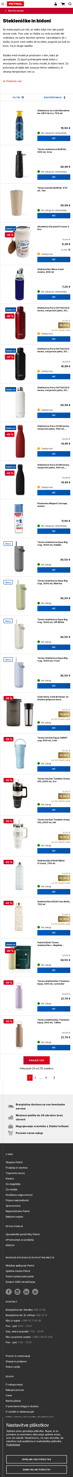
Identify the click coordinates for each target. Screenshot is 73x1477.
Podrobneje (13, 1444)
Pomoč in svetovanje (18, 1356)
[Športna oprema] (6, 10)
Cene (9, 1395)
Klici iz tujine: (13, 1320)
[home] (15, 3)
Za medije (11, 1189)
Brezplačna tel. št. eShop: (20, 1315)
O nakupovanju (14, 1384)
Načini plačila (13, 1400)
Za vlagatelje (13, 1184)
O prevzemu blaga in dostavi (22, 1406)
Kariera (10, 1178)
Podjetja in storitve (17, 1167)
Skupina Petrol (14, 1162)
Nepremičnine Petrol (18, 1211)
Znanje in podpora (16, 1361)
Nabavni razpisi (14, 1216)
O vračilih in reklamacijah (20, 1411)
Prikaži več (36, 1060)
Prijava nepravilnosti (17, 1200)
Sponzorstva (13, 1205)
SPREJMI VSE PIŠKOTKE (36, 1459)
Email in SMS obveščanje (20, 1281)
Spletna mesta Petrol (18, 1271)
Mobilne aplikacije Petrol (20, 1265)
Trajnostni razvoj (15, 1173)
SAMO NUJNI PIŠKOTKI (37, 1469)
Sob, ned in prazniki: (17, 1331)
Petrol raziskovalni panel (20, 1276)
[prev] (22, 1078)
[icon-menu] (2, 4)
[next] (53, 1078)
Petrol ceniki (13, 1366)
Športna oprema (16, 11)
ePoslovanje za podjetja (20, 1239)
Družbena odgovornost (19, 1194)
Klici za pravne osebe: (18, 1337)
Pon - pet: (11, 1326)
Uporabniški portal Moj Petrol (23, 1234)
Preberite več (14, 81)
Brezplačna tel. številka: (19, 1309)
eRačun (10, 1245)
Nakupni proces (15, 1390)
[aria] (9, 1292)
